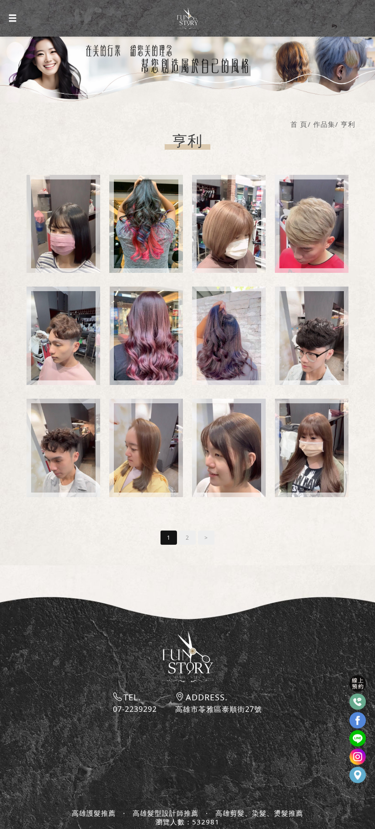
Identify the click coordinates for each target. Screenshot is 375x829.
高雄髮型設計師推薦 (165, 813)
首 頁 (298, 124)
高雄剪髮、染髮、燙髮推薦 (259, 813)
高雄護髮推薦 (94, 813)
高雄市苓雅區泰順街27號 (218, 709)
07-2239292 (135, 709)
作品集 (324, 124)
